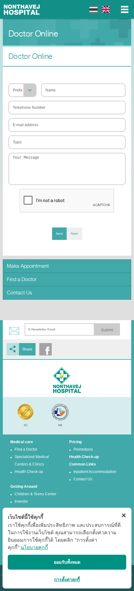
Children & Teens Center (35, 494)
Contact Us (19, 293)
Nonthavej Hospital (22, 9)
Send (59, 234)
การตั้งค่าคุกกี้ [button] (67, 579)
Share (27, 349)
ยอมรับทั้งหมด (67, 562)
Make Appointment (28, 266)
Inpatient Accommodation (95, 472)
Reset (74, 234)
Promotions (83, 449)
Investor (21, 501)
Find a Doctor (21, 279)
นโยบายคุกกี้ (34, 547)
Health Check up (29, 472)
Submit (107, 330)
